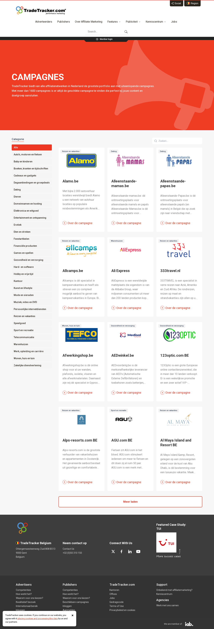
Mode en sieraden (24, 295)
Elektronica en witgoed (26, 210)
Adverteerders (43, 21)
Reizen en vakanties (24, 316)
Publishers (63, 21)
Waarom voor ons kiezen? (29, 598)
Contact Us (68, 548)
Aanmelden (69, 610)
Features (112, 21)
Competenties (23, 590)
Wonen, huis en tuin (24, 358)
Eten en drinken (22, 231)
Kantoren (114, 590)
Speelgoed (20, 323)
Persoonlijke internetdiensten (30, 309)
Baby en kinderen (23, 161)
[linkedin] (130, 551)
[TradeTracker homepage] (41, 10)
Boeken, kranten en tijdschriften (31, 168)
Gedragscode (117, 602)
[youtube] (138, 551)
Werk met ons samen (167, 605)
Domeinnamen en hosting (28, 203)
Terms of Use (117, 606)
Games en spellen (23, 253)
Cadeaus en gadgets (25, 175)
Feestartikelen (21, 239)
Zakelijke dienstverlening (27, 365)
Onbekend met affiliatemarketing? (174, 590)
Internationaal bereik (27, 606)
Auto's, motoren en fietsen (28, 154)
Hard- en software (24, 267)
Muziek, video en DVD (25, 302)
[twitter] (113, 551)
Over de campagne (80, 223)
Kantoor (18, 281)
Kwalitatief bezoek (26, 602)
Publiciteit (132, 21)
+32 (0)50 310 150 (72, 553)
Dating (17, 189)
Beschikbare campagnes (76, 602)
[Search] (126, 31)
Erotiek (17, 224)
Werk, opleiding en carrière (28, 351)
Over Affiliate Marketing (88, 21)
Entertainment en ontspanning (30, 217)
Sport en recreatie (23, 330)
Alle (16, 147)
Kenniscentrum (154, 21)
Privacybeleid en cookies (122, 610)
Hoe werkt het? (24, 594)
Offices (113, 594)
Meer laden (130, 501)
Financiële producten (25, 246)
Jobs (174, 21)
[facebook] (122, 551)
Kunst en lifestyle (23, 288)
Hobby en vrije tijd (23, 274)
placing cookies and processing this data (38, 618)
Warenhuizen (21, 344)
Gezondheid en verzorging (28, 260)
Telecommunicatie (24, 337)
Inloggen (20, 610)
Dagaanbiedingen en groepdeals (32, 182)
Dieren (17, 196)
